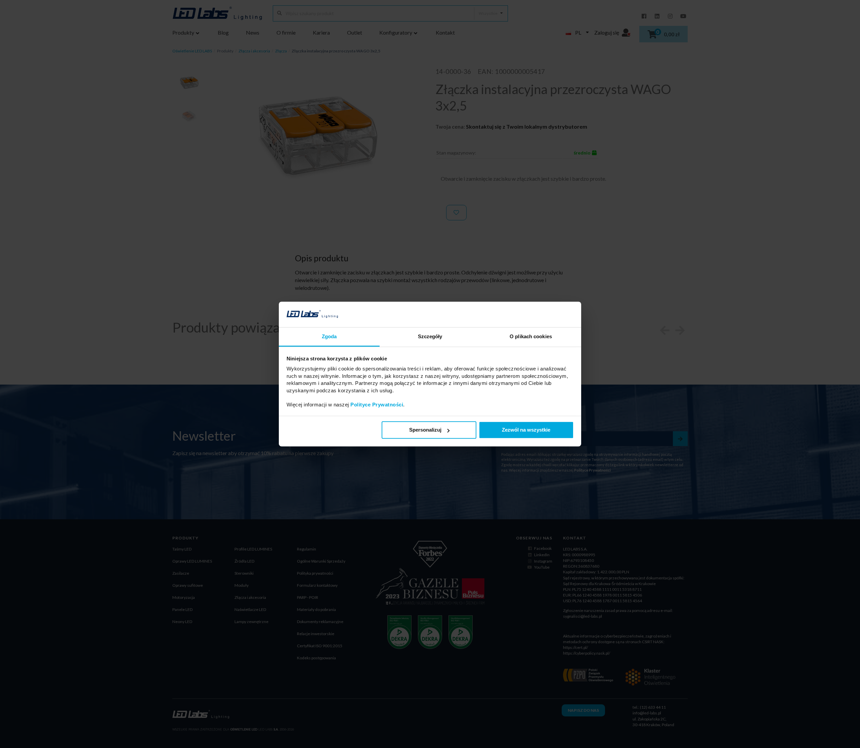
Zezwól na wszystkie (526, 430)
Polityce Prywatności (376, 405)
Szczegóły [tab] (430, 337)
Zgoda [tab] (329, 337)
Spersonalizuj (425, 430)
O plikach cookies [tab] (531, 337)
